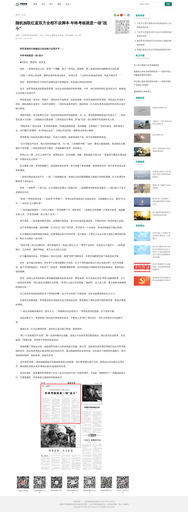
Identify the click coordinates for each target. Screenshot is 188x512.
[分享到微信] (115, 15)
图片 (51, 4)
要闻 (35, 4)
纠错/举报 (76, 501)
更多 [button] (67, 4)
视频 (59, 4)
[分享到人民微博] (121, 15)
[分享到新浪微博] (118, 15)
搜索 (168, 4)
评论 (43, 4)
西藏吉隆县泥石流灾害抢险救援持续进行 (154, 49)
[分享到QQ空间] (124, 15)
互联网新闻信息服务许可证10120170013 (100, 501)
